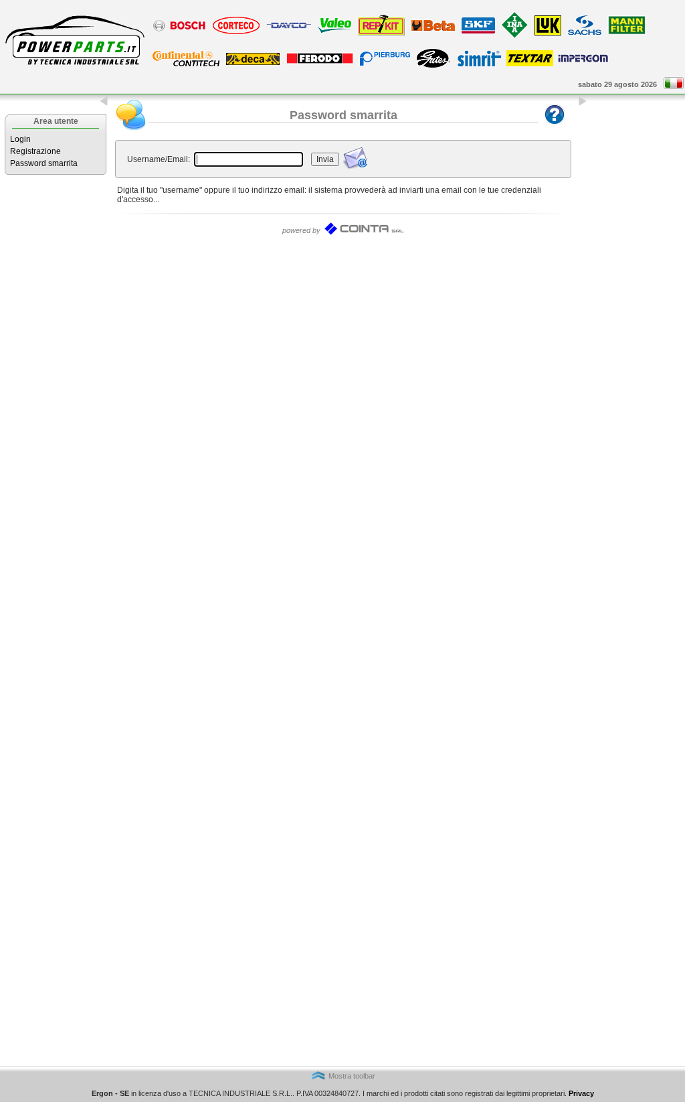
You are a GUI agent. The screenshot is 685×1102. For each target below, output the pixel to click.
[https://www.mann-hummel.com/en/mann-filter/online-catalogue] (626, 33)
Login (20, 139)
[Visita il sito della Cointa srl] (364, 233)
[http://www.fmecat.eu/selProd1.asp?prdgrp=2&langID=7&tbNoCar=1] (319, 63)
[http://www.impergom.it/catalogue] (583, 61)
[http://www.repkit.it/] (381, 35)
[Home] (73, 68)
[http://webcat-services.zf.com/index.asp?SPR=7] (584, 34)
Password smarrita (44, 163)
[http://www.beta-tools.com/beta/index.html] (433, 30)
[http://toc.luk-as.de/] (515, 37)
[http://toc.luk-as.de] (547, 35)
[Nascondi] (104, 103)
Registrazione (35, 151)
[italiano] (674, 86)
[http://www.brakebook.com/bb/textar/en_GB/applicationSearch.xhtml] (529, 63)
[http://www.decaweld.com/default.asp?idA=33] (253, 64)
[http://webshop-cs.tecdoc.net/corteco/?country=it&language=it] (236, 33)
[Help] (555, 128)
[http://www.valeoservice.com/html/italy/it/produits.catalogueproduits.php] (334, 32)
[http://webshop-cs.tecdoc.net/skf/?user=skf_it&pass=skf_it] (478, 32)
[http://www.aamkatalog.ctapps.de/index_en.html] (186, 65)
